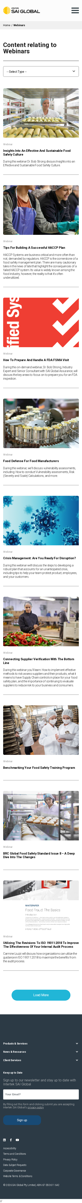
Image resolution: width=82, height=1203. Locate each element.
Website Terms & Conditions (17, 1176)
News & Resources (14, 1052)
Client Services (12, 1060)
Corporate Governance (14, 1170)
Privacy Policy (10, 1159)
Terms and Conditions (14, 1153)
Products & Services (15, 1043)
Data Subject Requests (14, 1165)
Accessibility (9, 1148)
